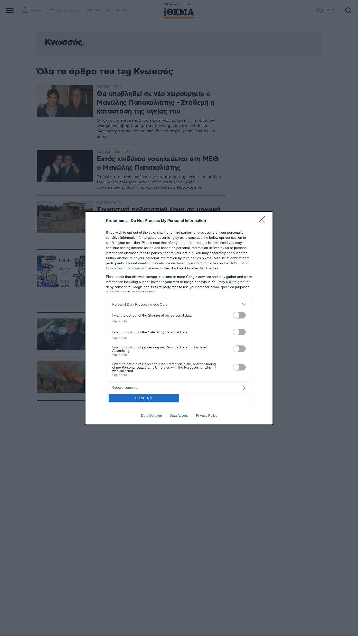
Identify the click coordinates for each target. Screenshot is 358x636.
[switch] (239, 315)
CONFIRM (144, 398)
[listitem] (179, 304)
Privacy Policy (206, 415)
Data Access (179, 415)
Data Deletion (151, 415)
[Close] (263, 221)
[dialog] (179, 318)
